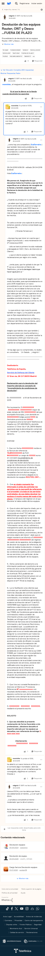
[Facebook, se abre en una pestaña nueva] (12, 910)
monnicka (14, 106)
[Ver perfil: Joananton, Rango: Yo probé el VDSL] (6, 846)
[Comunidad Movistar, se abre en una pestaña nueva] (32, 910)
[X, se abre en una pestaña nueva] (16, 910)
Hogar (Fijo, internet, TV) (12, 9)
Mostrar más (9, 44)
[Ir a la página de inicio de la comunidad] (9, 3)
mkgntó (11, 16)
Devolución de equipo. (18, 856)
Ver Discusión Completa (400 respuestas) (18, 70)
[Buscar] (16, 3)
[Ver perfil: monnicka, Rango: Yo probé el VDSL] (7, 107)
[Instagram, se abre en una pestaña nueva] (27, 910)
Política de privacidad (9, 893)
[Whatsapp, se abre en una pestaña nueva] (37, 910)
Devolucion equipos (17, 845)
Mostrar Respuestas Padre (10, 73)
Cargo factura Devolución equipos (23, 867)
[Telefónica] (22, 951)
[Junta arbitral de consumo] (12, 941)
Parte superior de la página (31, 889)
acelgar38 (23, 870)
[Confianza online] (33, 941)
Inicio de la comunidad (10, 889)
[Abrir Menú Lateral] (3, 3)
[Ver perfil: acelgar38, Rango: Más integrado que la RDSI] (6, 869)
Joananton (24, 848)
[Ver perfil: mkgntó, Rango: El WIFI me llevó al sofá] (5, 17)
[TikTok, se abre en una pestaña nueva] (7, 910)
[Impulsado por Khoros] (22, 899)
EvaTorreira (36, 144)
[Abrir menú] (41, 9)
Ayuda (23, 893)
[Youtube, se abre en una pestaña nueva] (21, 909)
